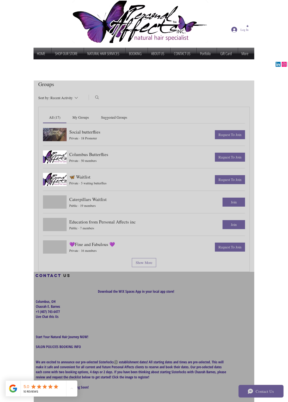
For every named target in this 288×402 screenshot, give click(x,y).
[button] (247, 26)
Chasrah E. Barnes (48, 306)
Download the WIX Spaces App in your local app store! (136, 291)
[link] (54, 117)
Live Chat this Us (47, 316)
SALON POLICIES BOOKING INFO (58, 346)
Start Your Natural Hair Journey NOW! (62, 336)
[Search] (97, 97)
